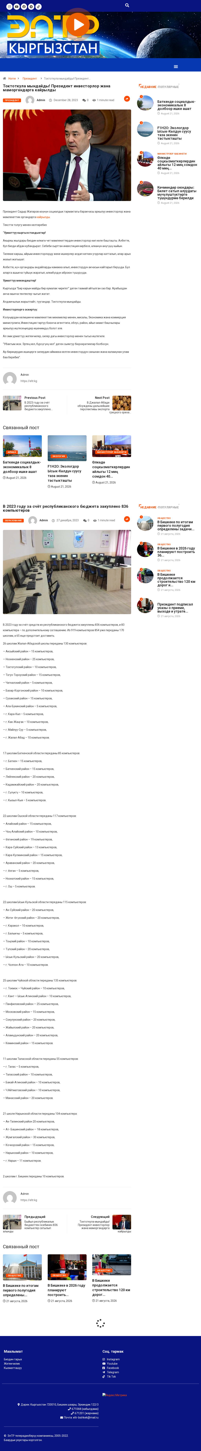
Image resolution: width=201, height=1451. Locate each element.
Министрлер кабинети (67, 452)
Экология (14, 456)
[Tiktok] (38, 7)
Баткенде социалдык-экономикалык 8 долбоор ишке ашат (111, 467)
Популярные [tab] (168, 87)
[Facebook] (24, 7)
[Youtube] (17, 7)
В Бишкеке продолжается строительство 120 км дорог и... (176, 579)
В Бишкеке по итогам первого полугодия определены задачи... (176, 525)
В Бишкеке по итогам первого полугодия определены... (110, 1290)
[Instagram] (9, 7)
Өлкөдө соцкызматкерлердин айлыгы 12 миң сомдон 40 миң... (177, 163)
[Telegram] (31, 7)
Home (12, 78)
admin (41, 100)
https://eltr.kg (29, 381)
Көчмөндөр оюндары (171, 183)
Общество (14, 1275)
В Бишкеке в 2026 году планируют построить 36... (176, 551)
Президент (30, 78)
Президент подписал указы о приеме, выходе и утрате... (175, 607)
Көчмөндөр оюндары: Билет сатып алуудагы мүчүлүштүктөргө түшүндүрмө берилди (176, 192)
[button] (176, 66)
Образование (13, 520)
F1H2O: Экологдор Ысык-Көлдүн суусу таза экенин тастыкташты (174, 133)
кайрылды (43, 217)
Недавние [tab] (148, 87)
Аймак (101, 452)
